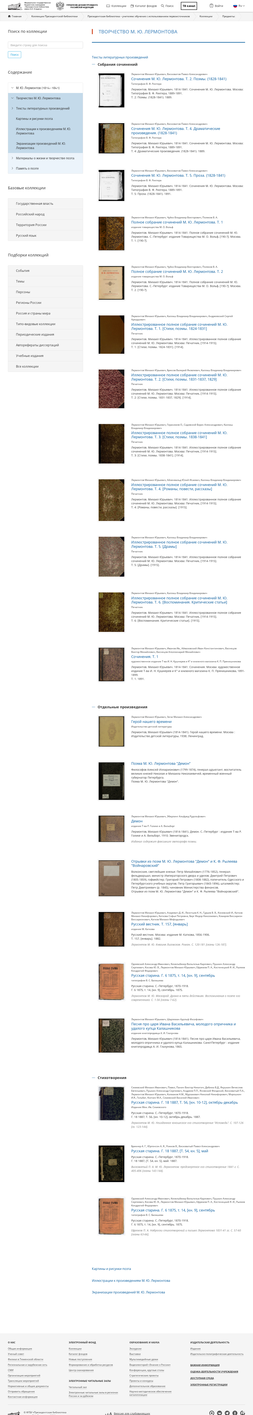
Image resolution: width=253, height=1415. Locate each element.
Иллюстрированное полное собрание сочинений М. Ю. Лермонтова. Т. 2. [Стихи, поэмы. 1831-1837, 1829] (179, 377)
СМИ (10, 1370)
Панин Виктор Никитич (190, 1087)
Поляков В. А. (210, 217)
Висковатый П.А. (234, 1090)
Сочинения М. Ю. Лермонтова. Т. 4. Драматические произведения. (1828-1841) (175, 130)
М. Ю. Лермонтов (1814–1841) (37, 88)
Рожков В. (171, 1146)
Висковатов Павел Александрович (187, 74)
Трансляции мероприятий (23, 1380)
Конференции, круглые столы (146, 1370)
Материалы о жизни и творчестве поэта (45, 158)
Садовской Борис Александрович (203, 424)
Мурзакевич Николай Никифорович (206, 1094)
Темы (20, 281)
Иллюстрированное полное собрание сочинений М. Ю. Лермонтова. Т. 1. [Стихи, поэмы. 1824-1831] (179, 326)
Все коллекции (27, 366)
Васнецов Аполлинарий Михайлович (178, 652)
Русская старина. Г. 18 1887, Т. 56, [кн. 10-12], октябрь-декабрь (184, 1102)
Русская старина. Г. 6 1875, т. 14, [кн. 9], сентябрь (173, 975)
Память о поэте (27, 168)
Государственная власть (34, 203)
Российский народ (30, 214)
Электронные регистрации (209, 1384)
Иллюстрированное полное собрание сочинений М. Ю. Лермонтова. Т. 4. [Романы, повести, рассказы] (179, 486)
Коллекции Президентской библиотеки (54, 16)
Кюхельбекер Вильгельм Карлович (191, 964)
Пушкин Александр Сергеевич (164, 1090)
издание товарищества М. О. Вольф (152, 227)
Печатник (137, 333)
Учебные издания (29, 356)
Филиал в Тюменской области (25, 1359)
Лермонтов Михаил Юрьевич (148, 74)
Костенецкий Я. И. (224, 967)
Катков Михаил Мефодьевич (168, 919)
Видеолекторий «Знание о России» (150, 1364)
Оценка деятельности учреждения (214, 1371)
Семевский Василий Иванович (181, 1097)
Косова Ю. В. (152, 967)
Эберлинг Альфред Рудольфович (186, 816)
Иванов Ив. (173, 648)
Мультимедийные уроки (143, 1359)
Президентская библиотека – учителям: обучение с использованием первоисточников (139, 16)
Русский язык (26, 235)
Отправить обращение (21, 1391)
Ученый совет (16, 1354)
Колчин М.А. (154, 1097)
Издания (195, 1348)
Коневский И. (225, 912)
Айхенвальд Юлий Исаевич (183, 480)
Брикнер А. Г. (138, 1146)
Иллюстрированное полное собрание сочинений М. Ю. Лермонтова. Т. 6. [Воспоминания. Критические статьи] (179, 600)
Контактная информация (23, 1396)
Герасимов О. (175, 424)
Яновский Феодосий (212, 1090)
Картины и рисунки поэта (34, 118)
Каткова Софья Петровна (173, 916)
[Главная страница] (30, 5)
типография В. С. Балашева (147, 980)
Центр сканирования (81, 1370)
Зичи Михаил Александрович (184, 717)
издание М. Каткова (143, 929)
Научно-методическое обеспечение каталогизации (150, 1393)
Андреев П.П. (190, 1090)
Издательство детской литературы (151, 726)
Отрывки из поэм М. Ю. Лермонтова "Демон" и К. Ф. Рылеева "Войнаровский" (184, 863)
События (22, 270)
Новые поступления (80, 1359)
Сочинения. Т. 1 (144, 656)
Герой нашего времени (151, 721)
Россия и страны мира (33, 313)
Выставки (135, 1354)
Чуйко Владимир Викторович (184, 217)
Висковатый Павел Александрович (199, 1146)
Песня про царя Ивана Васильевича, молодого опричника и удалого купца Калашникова (183, 1026)
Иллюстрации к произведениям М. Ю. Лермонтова (43, 131)
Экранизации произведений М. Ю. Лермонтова (41, 145)
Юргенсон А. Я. (156, 1146)
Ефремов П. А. (204, 967)
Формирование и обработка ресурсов (91, 1364)
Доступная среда (202, 1378)
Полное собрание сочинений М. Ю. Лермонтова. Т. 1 (177, 222)
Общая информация (20, 1348)
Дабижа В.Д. (212, 1087)
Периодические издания (35, 334)
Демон (137, 821)
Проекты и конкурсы (141, 1380)
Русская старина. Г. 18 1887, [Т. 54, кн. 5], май (169, 1151)
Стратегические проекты (144, 1375)
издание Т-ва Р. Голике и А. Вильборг (153, 826)
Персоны (23, 292)
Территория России (31, 225)
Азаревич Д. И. (175, 912)
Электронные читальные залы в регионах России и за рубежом (93, 1394)
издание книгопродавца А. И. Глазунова (154, 1033)
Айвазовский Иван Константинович (202, 648)
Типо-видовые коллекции (35, 324)
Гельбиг (141, 1097)
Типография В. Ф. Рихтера (146, 83)
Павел (171, 1087)
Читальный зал (78, 1387)
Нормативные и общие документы (28, 1386)
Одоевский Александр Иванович (150, 964)
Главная (17, 16)
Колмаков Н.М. (175, 1094)
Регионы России (28, 302)
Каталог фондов (146, 6)
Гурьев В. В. (210, 912)
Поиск (169, 6)
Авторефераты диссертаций (37, 345)
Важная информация (205, 1365)
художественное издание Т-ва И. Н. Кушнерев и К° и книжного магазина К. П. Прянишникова (186, 661)
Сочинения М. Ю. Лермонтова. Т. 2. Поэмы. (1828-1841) (178, 78)
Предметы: (228, 16)
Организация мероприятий (24, 1375)
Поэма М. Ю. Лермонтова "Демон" (161, 763)
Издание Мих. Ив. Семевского (148, 1107)
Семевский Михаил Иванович (149, 1087)
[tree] (45, 128)
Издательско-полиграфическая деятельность (217, 1354)
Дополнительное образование (147, 1386)
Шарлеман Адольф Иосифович (185, 1019)
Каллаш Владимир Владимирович (187, 316)
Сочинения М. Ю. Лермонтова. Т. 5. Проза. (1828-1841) (178, 175)
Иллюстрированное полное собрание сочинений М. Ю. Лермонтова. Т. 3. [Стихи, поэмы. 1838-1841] (179, 434)
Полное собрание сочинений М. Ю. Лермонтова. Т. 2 (177, 271)
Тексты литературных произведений (43, 108)
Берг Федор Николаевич (203, 916)
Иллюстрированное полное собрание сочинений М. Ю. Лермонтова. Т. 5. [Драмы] (179, 544)
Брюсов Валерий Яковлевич (183, 370)
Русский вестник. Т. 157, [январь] (159, 924)
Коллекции (118, 6)
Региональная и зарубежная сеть (27, 1364)
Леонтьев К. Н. (193, 912)
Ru (240, 6)
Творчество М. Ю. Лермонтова (38, 98)
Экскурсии (135, 1348)
